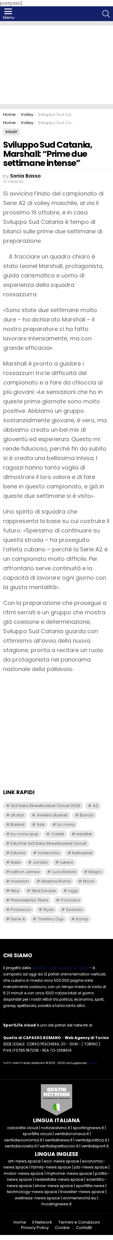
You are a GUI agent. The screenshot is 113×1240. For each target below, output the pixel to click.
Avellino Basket (52, 815)
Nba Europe (44, 891)
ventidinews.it (59, 1140)
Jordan (40, 862)
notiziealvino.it (55, 1128)
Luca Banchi (64, 872)
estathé (84, 834)
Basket (17, 825)
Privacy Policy (35, 1227)
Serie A (18, 919)
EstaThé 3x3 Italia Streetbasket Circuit (48, 843)
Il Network (42, 1222)
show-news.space (54, 1186)
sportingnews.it (88, 1128)
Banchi (87, 815)
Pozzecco (21, 910)
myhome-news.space (69, 1173)
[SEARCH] (106, 14)
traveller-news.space (82, 1192)
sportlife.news (90, 1186)
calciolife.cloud (22, 1128)
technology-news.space (32, 1192)
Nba (15, 891)
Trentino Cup (51, 919)
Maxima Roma (56, 881)
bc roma (66, 825)
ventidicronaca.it (72, 1134)
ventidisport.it (95, 1146)
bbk (41, 825)
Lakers (66, 862)
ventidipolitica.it (91, 1140)
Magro (95, 872)
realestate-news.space (59, 1179)
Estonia (18, 853)
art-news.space (24, 1161)
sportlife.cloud (37, 1134)
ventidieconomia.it (23, 1140)
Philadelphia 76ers (29, 900)
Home (19, 1222)
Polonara (70, 900)
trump (82, 919)
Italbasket (82, 853)
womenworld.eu (79, 1198)
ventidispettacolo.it (59, 1146)
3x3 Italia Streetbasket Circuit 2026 (45, 806)
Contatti (84, 1227)
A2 (95, 806)
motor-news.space (24, 1173)
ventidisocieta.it (21, 1146)
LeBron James (25, 872)
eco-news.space (61, 1161)
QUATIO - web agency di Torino (60, 967)
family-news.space (51, 1167)
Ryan (49, 910)
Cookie (62, 1227)
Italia (15, 862)
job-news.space (91, 1167)
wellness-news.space (37, 1198)
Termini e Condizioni (79, 1222)
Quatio (93, 1063)
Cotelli (57, 834)
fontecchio (49, 853)
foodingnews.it (56, 1204)
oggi (73, 891)
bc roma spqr (25, 834)
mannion (20, 881)
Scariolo (74, 910)
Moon (88, 881)
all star (17, 815)
